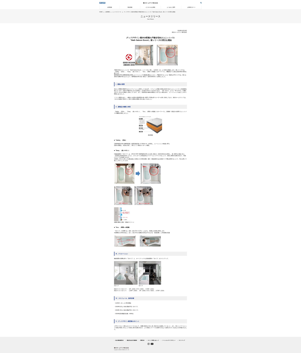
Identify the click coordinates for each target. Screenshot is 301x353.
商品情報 (130, 7)
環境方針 (142, 340)
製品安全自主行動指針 (132, 340)
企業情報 (109, 7)
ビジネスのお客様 (150, 7)
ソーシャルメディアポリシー (169, 340)
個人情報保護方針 (119, 340)
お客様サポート (191, 7)
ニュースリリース (116, 11)
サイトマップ (182, 340)
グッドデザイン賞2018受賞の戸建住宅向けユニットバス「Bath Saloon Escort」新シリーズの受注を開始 (149, 11)
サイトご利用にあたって (153, 340)
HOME (101, 11)
